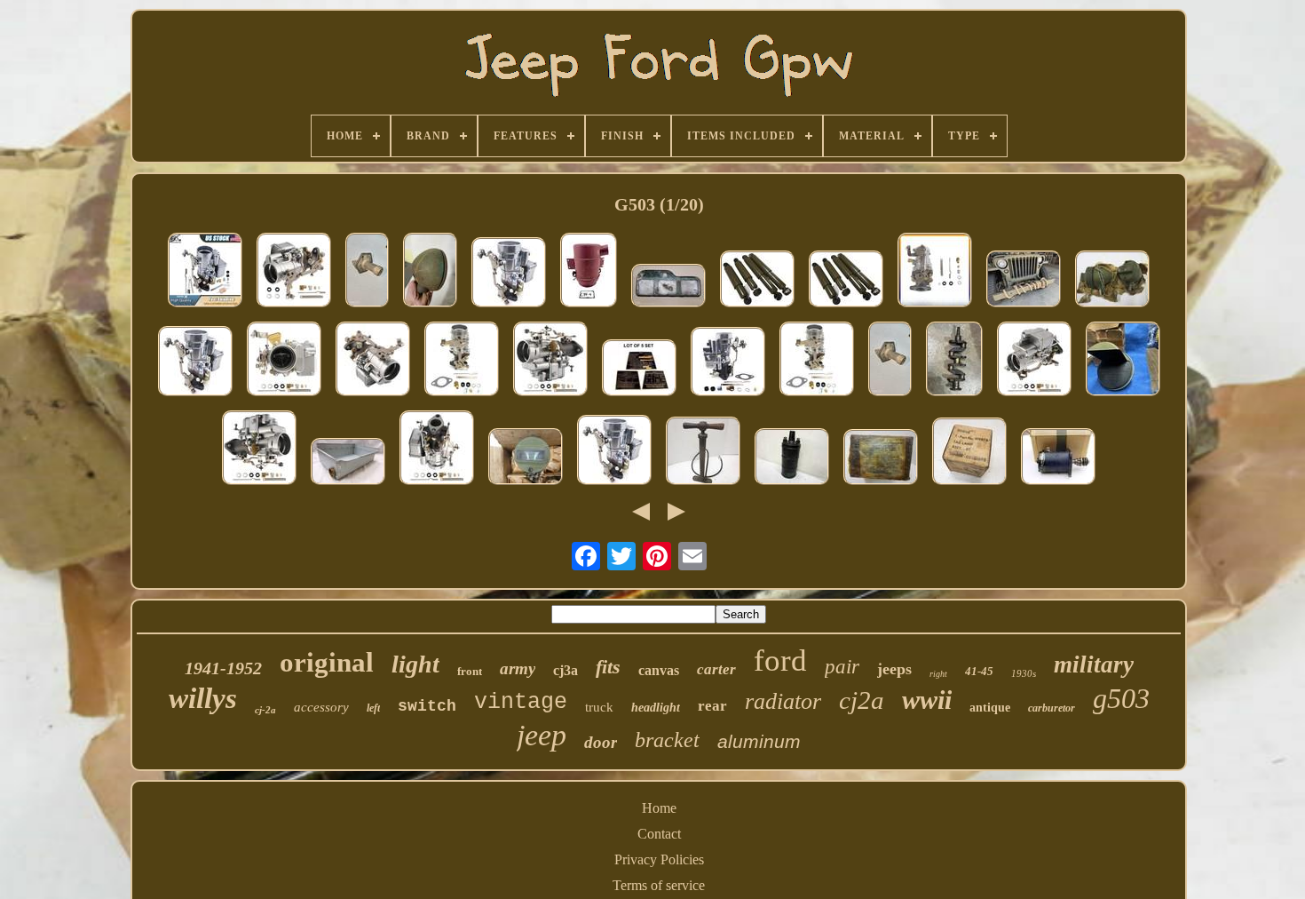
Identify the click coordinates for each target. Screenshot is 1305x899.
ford (780, 660)
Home (659, 807)
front (469, 671)
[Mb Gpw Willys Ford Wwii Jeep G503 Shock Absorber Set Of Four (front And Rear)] (757, 280)
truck (599, 707)
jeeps (894, 669)
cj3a (565, 670)
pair (842, 667)
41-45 (979, 671)
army (517, 668)
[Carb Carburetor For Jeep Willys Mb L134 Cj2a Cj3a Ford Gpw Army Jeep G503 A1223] (284, 360)
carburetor (1051, 708)
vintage (520, 702)
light (415, 664)
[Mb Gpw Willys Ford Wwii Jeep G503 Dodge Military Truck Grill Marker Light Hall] (525, 458)
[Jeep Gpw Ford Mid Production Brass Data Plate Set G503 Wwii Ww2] (639, 369)
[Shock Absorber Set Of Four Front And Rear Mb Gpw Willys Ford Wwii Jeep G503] (846, 280)
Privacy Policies (659, 859)
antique (989, 707)
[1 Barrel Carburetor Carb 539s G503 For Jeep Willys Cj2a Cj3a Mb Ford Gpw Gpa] (259, 449)
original (327, 662)
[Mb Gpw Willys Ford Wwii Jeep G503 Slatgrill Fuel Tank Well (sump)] (348, 463)
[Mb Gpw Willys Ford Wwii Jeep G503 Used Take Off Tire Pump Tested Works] (703, 452)
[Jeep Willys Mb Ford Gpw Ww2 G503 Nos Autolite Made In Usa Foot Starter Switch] (367, 271)
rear (712, 705)
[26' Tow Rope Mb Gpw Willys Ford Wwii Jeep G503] (1023, 280)
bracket (667, 740)
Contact (659, 833)
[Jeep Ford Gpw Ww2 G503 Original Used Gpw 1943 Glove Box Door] (668, 287)
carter (716, 669)
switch (427, 706)
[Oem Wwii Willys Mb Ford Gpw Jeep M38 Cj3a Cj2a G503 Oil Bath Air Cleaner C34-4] (588, 271)
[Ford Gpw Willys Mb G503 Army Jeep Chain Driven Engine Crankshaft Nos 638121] (954, 360)
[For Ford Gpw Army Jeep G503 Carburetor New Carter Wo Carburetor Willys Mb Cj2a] (508, 274)
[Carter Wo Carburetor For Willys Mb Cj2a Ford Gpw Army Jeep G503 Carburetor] (461, 360)
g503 (1121, 698)
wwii (927, 699)
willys (203, 698)
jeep (541, 735)
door (600, 742)
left (373, 708)
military (1094, 664)
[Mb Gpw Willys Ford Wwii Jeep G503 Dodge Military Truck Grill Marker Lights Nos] (1112, 280)
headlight (655, 707)
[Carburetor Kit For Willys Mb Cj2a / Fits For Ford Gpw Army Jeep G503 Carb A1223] (372, 360)
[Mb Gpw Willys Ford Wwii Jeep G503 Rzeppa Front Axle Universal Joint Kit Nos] (880, 459)
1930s (1023, 673)
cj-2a (265, 709)
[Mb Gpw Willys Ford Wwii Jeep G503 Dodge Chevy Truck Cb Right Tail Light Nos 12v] (969, 453)
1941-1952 (223, 668)
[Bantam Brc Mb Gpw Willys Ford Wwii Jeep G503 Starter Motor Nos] (1058, 458)
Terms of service (659, 885)
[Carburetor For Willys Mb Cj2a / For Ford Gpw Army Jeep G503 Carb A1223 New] (205, 271)
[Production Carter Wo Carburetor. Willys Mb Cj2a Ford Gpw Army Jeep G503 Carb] (934, 271)
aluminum (759, 741)
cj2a (861, 700)
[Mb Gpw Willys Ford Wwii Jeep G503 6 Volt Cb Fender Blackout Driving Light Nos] (1123, 360)
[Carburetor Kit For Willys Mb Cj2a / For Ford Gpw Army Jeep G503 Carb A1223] (550, 360)
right (938, 674)
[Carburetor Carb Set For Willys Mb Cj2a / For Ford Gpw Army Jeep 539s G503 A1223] (293, 271)
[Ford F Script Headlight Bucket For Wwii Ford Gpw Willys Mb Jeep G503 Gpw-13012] (430, 271)
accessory (321, 707)
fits (608, 667)
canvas (658, 670)
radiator (783, 701)
